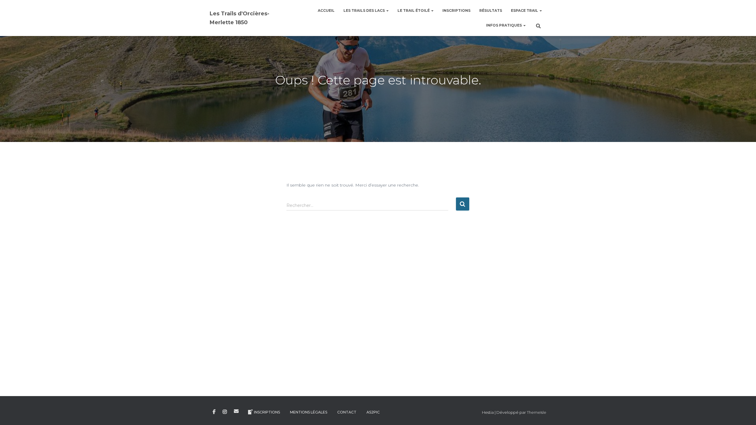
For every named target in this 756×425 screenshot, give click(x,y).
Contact (346, 412)
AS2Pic (373, 412)
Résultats (490, 10)
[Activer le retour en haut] (744, 413)
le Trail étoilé (414, 10)
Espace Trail (525, 10)
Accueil (326, 10)
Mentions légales (308, 412)
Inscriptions (456, 10)
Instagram (225, 412)
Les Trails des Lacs (364, 10)
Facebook (214, 412)
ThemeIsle (536, 412)
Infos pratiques (504, 25)
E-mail (236, 411)
